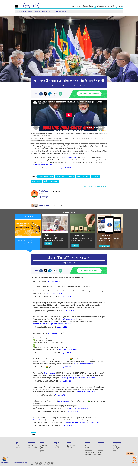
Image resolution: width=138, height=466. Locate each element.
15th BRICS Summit (51, 181)
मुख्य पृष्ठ (18, 11)
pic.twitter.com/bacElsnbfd (83, 363)
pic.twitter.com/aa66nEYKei (61, 323)
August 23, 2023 (65, 168)
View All (48, 243)
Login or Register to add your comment (94, 186)
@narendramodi (53, 281)
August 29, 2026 (65, 296)
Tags (33, 176)
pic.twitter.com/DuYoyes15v (89, 422)
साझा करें (44, 197)
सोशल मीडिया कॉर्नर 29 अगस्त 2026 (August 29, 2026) (28, 241)
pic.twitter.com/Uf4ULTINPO (84, 377)
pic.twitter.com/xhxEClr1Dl (42, 164)
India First (95, 176)
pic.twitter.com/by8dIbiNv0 (79, 408)
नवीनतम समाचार (27, 11)
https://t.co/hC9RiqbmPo (86, 391)
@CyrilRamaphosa (70, 157)
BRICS (57, 176)
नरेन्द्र (30, 6)
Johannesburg (36, 181)
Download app (5, 462)
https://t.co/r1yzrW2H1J (54, 293)
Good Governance (83, 176)
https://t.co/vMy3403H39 (42, 323)
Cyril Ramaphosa (68, 176)
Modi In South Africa (45, 176)
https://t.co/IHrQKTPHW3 (68, 349)
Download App (105, 246)
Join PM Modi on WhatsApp (89, 93)
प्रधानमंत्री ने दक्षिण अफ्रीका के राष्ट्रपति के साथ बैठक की (69, 81)
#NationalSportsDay (66, 377)
